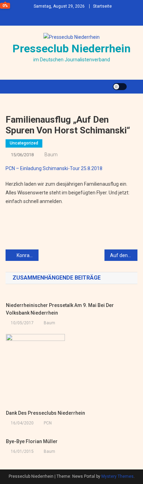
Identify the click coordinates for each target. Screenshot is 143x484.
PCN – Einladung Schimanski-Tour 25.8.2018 (54, 168)
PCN (48, 423)
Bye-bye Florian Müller (32, 441)
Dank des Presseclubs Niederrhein (45, 413)
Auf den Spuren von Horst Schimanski (123, 255)
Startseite (102, 6)
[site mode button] (120, 86)
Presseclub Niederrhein (71, 48)
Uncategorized (24, 143)
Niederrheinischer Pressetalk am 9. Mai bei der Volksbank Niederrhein (60, 309)
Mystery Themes (117, 476)
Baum (51, 154)
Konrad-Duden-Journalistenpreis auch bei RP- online (28, 255)
